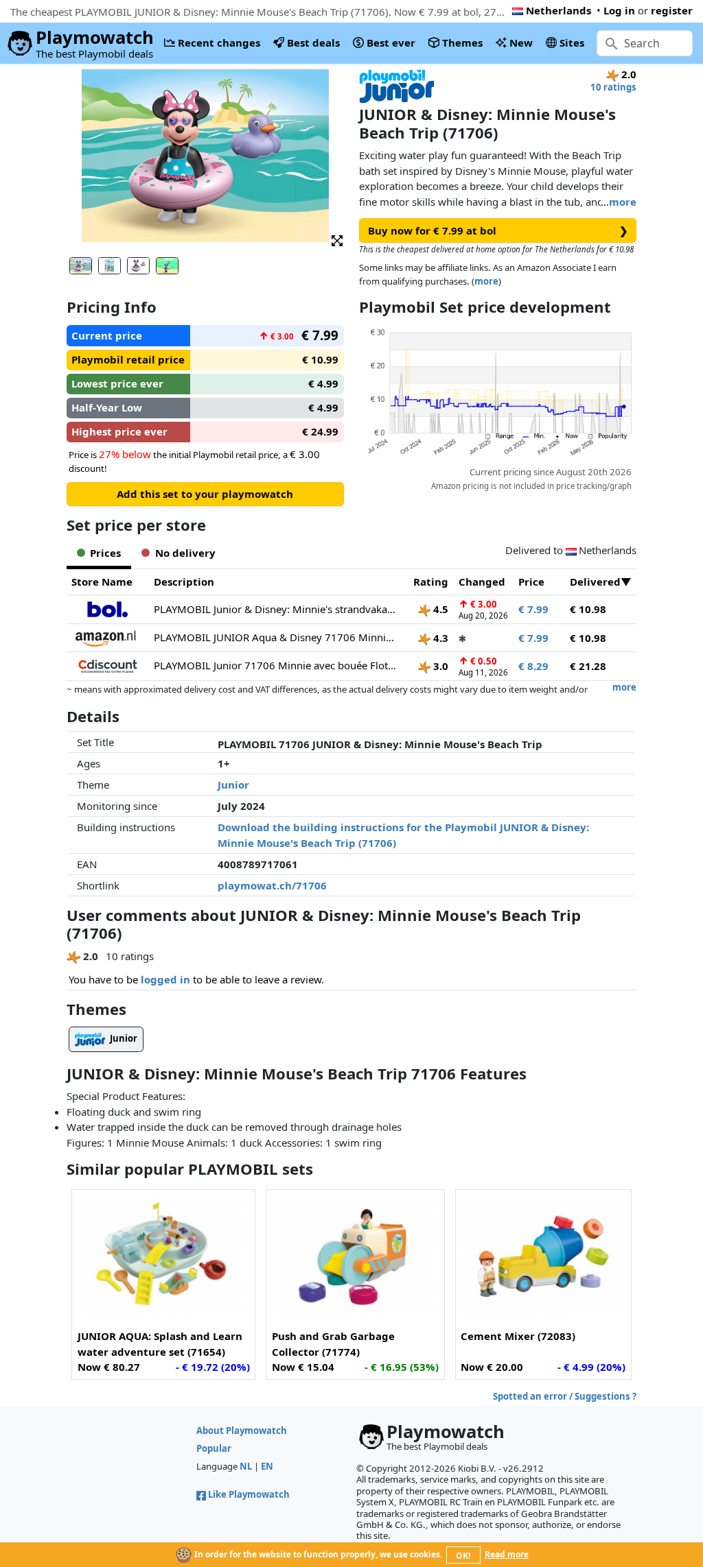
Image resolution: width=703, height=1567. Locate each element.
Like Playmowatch (249, 1494)
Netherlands (558, 10)
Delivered (595, 581)
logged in (165, 979)
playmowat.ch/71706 (272, 885)
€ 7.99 (533, 609)
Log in (619, 10)
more (622, 201)
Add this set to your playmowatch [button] (205, 494)
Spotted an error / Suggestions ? (564, 1396)
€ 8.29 (533, 666)
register (672, 10)
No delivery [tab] (185, 553)
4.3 (439, 638)
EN (267, 1466)
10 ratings (613, 87)
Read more (507, 1554)
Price (531, 581)
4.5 (439, 609)
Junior (233, 784)
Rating (430, 581)
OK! (463, 1556)
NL (246, 1466)
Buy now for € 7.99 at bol (498, 230)
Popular (213, 1448)
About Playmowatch (241, 1430)
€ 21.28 (588, 666)
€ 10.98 (588, 609)
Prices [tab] (105, 553)
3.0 (439, 666)
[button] (337, 240)
